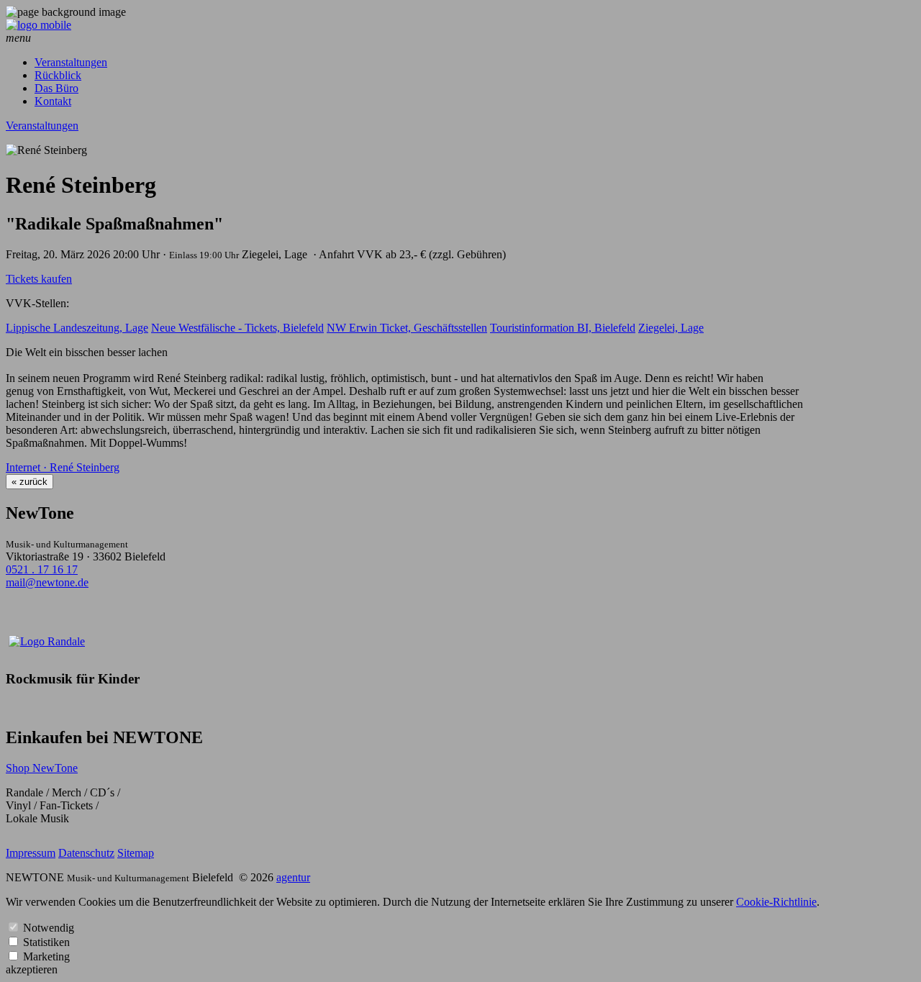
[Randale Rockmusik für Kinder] (47, 641)
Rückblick (58, 75)
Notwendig (48, 928)
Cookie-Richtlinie (776, 902)
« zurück (29, 481)
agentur (293, 877)
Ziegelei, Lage (671, 328)
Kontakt (53, 101)
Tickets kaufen (39, 279)
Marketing (46, 956)
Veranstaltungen (71, 62)
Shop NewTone (42, 768)
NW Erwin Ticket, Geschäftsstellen (407, 328)
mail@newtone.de (47, 582)
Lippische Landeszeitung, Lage (77, 328)
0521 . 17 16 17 (42, 569)
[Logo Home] (38, 25)
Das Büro (56, 88)
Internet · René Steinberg (62, 467)
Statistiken (46, 942)
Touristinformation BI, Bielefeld (562, 328)
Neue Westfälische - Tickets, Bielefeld (237, 328)
